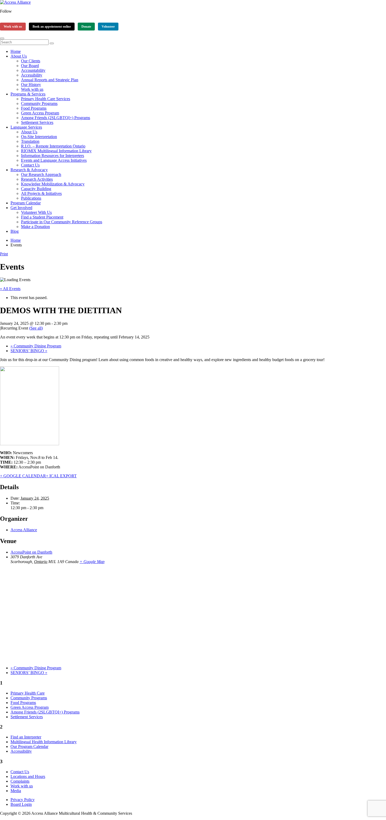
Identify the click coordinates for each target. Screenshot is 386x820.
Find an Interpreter (26, 737)
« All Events (10, 288)
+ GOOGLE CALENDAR (23, 476)
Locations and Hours (28, 776)
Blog (15, 231)
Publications (31, 198)
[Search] (52, 43)
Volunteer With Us (36, 212)
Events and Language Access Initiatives (54, 160)
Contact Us (30, 165)
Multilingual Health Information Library (44, 742)
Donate (86, 26)
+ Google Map (92, 561)
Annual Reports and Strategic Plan (49, 80)
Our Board (30, 65)
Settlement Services (37, 122)
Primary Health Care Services (45, 99)
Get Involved (21, 207)
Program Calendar (26, 203)
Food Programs (33, 108)
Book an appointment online (52, 26)
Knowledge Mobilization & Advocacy (53, 184)
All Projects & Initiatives (41, 193)
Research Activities (37, 179)
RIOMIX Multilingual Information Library (56, 151)
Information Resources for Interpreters (52, 155)
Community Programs (39, 103)
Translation (30, 141)
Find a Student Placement (42, 217)
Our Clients (30, 61)
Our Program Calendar (29, 746)
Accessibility (31, 75)
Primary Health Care (28, 693)
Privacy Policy (23, 799)
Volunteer (108, 26)
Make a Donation (35, 226)
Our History (31, 84)
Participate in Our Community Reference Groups (61, 222)
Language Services (26, 127)
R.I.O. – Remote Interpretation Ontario (53, 146)
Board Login (21, 804)
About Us (19, 56)
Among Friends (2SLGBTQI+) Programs (55, 117)
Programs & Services (28, 94)
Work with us (13, 26)
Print (4, 254)
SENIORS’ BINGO (29, 350)
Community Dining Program (36, 346)
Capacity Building (36, 188)
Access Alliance (24, 530)
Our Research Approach (41, 174)
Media (16, 790)
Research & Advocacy (29, 170)
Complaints (20, 781)
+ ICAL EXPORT (61, 476)
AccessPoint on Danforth (31, 552)
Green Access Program (40, 113)
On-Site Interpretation (39, 136)
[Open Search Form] (2, 38)
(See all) (36, 328)
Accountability (33, 70)
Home (16, 51)
